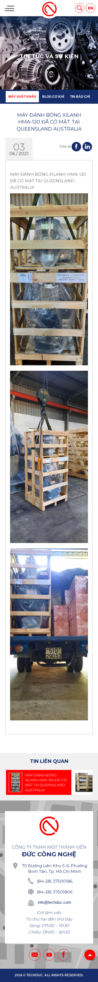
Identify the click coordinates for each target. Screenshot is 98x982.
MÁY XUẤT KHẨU (22, 97)
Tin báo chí (80, 97)
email (35, 955)
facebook (63, 955)
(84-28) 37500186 (54, 881)
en (90, 8)
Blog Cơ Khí (53, 97)
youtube (49, 955)
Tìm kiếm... (79, 8)
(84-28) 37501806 (54, 892)
